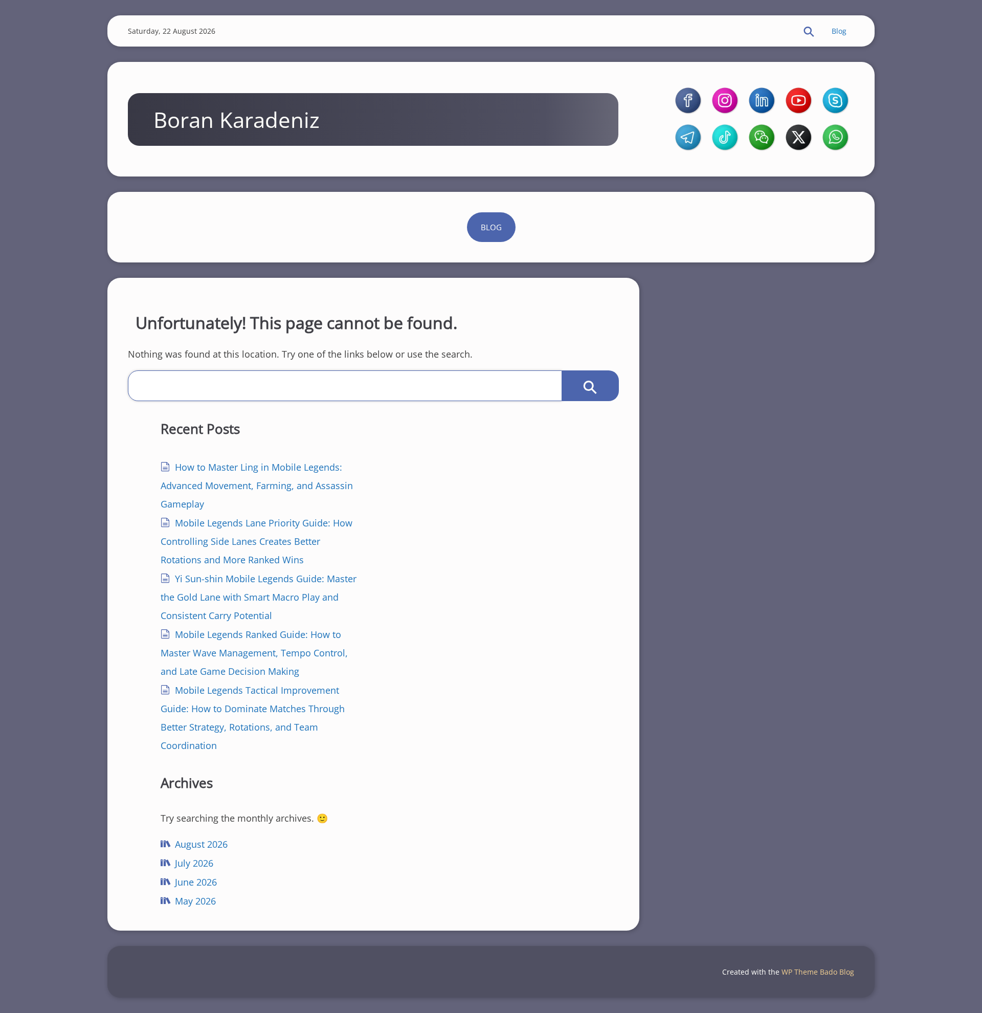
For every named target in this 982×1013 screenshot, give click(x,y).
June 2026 (196, 882)
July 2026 (194, 863)
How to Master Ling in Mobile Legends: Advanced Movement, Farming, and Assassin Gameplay (257, 485)
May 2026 (195, 901)
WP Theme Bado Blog (818, 972)
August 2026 (201, 844)
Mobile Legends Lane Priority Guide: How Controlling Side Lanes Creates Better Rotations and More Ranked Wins (256, 541)
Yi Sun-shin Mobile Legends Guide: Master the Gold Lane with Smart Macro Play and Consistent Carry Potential (258, 597)
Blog (839, 31)
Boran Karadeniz (236, 119)
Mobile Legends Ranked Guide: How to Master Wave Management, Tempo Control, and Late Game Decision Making (254, 652)
